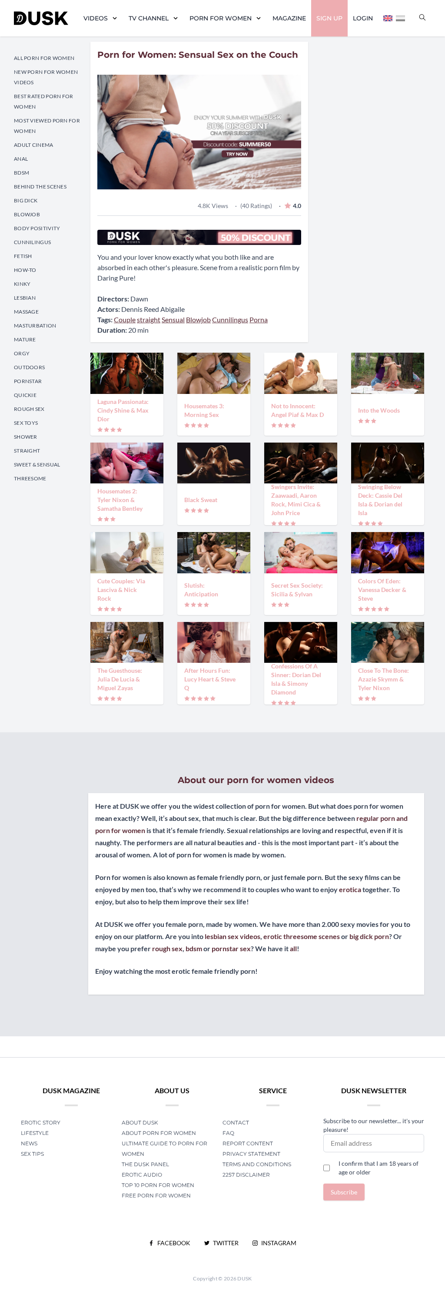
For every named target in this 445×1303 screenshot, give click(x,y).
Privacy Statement (251, 1154)
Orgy (22, 353)
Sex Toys (26, 423)
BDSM (21, 172)
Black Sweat (200, 499)
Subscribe (344, 1192)
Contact (235, 1122)
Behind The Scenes (40, 186)
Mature (25, 339)
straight (148, 319)
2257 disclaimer (246, 1174)
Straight (27, 450)
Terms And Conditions (256, 1164)
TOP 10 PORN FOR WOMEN (158, 1185)
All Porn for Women (44, 58)
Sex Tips (32, 1154)
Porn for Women (220, 18)
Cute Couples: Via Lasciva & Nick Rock (121, 589)
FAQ (228, 1133)
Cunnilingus (32, 242)
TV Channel (149, 18)
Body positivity (37, 228)
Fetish (23, 256)
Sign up (329, 18)
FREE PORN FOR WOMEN (156, 1195)
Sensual (173, 319)
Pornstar (28, 381)
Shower (25, 436)
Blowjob (27, 214)
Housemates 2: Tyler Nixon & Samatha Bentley (120, 499)
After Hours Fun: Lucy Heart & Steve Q (210, 679)
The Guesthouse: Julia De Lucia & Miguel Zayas (119, 679)
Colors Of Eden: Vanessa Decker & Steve (382, 589)
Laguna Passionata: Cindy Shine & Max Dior (123, 410)
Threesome (30, 478)
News (29, 1143)
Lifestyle (35, 1133)
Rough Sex (29, 409)
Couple (125, 319)
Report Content (247, 1143)
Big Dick (25, 200)
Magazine (289, 18)
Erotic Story (40, 1122)
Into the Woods (379, 410)
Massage (26, 311)
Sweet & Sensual (37, 464)
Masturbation (35, 325)
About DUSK (140, 1122)
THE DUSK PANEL (145, 1164)
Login (363, 18)
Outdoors (29, 367)
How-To (25, 270)
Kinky (22, 284)
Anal (21, 158)
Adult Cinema (33, 145)
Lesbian (25, 297)
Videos (95, 18)
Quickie (25, 395)
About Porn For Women (159, 1133)
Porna (258, 319)
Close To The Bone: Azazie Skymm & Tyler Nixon (383, 679)
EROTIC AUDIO (142, 1174)
